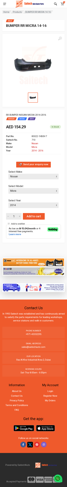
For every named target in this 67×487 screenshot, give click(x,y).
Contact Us (17, 395)
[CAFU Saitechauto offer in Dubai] (33, 270)
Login (50, 391)
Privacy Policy (17, 400)
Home (6, 12)
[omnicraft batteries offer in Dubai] (33, 262)
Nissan (35, 143)
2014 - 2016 (37, 150)
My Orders (50, 400)
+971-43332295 (33, 334)
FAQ (17, 409)
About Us (17, 391)
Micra (34, 147)
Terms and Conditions (16, 405)
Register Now (50, 395)
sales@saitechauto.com (33, 347)
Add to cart (34, 216)
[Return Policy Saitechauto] (33, 287)
